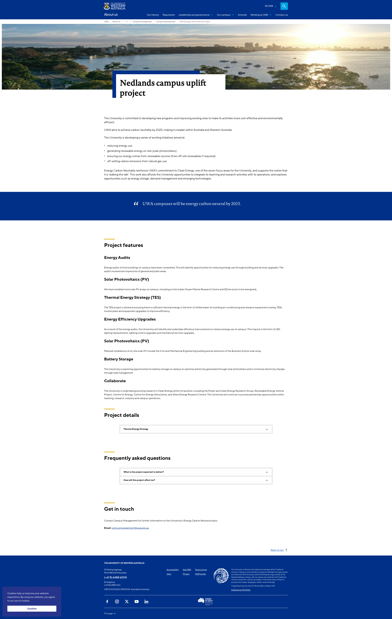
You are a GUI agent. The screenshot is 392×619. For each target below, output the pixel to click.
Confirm (32, 608)
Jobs (169, 574)
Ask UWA (187, 569)
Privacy (186, 574)
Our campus (223, 14)
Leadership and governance (194, 14)
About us (116, 21)
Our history (153, 14)
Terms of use (201, 569)
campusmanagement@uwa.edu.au (130, 528)
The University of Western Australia (124, 563)
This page (108, 613)
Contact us (281, 14)
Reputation (169, 14)
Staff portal (200, 574)
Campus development (165, 21)
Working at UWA (259, 14)
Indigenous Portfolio (241, 590)
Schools (242, 14)
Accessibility (173, 569)
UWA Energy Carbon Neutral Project (194, 21)
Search (284, 6)
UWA (106, 21)
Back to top (277, 549)
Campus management (142, 21)
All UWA (269, 5)
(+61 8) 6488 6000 (115, 577)
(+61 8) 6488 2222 (112, 585)
